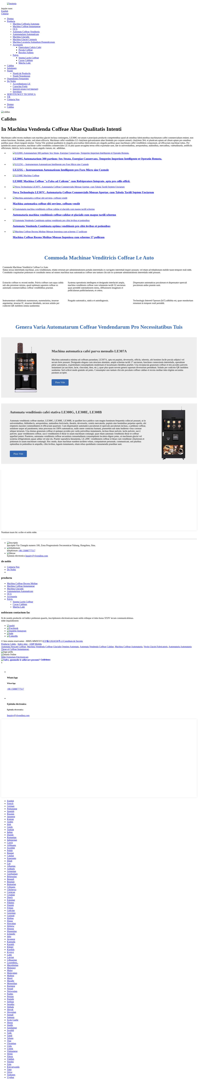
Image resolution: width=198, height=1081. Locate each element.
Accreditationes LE (21, 84)
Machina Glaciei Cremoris (25, 39)
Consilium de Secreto (73, 641)
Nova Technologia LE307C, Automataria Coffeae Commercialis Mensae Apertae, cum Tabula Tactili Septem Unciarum (83, 192)
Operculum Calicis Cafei (30, 47)
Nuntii (10, 71)
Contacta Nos (13, 99)
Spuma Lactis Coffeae (29, 57)
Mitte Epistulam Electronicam (14, 657)
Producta (11, 21)
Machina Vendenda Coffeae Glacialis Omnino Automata (53, 646)
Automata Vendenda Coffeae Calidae (97, 646)
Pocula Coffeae (26, 50)
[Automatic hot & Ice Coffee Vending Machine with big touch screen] (54, 209)
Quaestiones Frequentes (18, 78)
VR (8, 97)
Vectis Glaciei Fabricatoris (156, 646)
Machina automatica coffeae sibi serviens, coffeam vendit (46, 203)
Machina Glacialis (21, 37)
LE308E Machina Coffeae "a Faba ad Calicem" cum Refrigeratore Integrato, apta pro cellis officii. (71, 181)
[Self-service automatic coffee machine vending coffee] (40, 198)
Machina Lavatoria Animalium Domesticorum (34, 42)
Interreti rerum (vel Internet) (25, 89)
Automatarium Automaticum (26, 34)
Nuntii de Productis (21, 73)
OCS (15, 29)
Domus (10, 18)
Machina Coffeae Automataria (128, 646)
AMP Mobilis (35, 644)
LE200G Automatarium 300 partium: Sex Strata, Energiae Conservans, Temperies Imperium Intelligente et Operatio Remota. (87, 158)
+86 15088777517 (26, 550)
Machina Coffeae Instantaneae (26, 26)
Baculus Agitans (26, 52)
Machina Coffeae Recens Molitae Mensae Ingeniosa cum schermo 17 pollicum (59, 237)
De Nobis (11, 81)
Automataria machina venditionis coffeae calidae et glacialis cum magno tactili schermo (64, 214)
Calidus (10, 65)
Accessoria (18, 44)
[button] (60, 382)
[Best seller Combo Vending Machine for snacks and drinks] (51, 220)
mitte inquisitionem (10, 620)
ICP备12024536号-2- (53, 641)
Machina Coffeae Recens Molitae (22, 583)
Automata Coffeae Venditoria (26, 31)
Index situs (23, 644)
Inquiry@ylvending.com (36, 556)
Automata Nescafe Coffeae (13, 646)
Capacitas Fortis (20, 86)
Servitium (17, 91)
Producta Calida (8, 644)
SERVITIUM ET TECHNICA (21, 94)
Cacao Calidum (26, 60)
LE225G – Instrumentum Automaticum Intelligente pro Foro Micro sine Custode (61, 169)
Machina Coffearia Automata (26, 24)
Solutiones (12, 68)
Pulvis (15, 55)
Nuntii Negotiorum (21, 76)
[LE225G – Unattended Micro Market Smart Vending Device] (51, 164)
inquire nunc (7, 8)
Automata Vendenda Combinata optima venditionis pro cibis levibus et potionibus (61, 226)
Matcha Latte (25, 63)
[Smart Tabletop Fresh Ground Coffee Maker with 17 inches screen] (50, 231)
